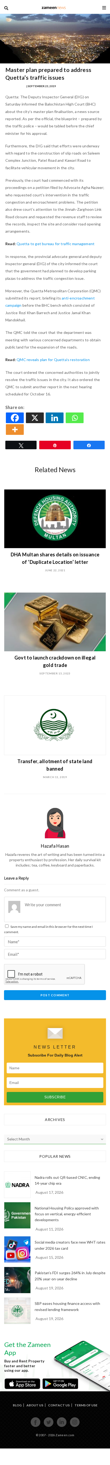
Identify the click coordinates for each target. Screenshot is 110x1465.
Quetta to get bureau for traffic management (56, 243)
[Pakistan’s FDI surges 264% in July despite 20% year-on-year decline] (17, 1280)
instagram (74, 1426)
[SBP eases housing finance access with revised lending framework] (17, 1310)
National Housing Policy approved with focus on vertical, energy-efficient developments (67, 1214)
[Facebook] (15, 417)
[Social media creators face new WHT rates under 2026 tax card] (17, 1249)
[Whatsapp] (75, 417)
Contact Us (59, 1405)
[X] (35, 417)
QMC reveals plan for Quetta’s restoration (53, 359)
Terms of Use (85, 1405)
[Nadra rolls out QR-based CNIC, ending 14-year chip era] (17, 1184)
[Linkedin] (55, 417)
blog (53, 7)
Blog (17, 1405)
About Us (34, 1405)
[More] (15, 429)
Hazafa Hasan (15, 86)
